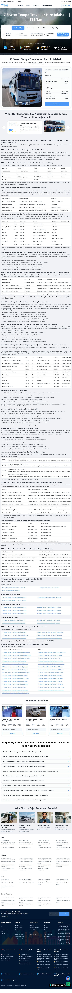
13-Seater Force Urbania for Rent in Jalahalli (48, 620)
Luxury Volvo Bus (33, 934)
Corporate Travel (18, 925)
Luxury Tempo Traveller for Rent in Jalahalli (13, 588)
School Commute (19, 932)
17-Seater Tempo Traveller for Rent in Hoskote (50, 661)
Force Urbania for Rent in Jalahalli (11, 590)
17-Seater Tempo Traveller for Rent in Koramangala (16, 672)
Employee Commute (19, 929)
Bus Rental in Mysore (5, 960)
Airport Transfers (18, 927)
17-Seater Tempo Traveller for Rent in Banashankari (16, 652)
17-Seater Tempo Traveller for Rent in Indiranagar (51, 664)
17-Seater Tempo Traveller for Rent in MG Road (50, 678)
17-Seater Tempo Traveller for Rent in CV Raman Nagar (16, 655)
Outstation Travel (19, 934)
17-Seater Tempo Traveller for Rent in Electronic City (16, 658)
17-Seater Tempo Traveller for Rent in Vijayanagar (51, 687)
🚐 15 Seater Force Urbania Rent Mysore (61, 965)
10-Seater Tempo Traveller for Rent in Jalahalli (14, 597)
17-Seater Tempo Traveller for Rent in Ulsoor (14, 687)
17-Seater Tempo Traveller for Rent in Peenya (14, 632)
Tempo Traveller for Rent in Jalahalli (49, 588)
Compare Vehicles (47, 5)
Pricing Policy (46, 938)
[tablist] (36, 28)
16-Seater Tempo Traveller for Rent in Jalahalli (14, 613)
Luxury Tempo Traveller (34, 927)
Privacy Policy (47, 936)
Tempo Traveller (11, 54)
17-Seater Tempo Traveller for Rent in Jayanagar (15, 667)
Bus (2, 931)
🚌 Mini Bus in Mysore (5, 958)
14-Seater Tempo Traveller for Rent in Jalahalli (14, 610)
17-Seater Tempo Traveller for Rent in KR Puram (50, 672)
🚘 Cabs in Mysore (5, 954)
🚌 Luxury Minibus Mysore (24, 958)
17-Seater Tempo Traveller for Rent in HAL (49, 658)
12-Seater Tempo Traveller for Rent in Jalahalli (14, 607)
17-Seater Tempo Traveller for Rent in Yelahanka (49, 635)
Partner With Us (47, 941)
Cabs (2, 926)
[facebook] (64, 943)
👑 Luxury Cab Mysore (23, 954)
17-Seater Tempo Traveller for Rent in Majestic (50, 675)
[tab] (18, 28)
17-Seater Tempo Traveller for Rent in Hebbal (14, 638)
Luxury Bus (32, 932)
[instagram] (69, 943)
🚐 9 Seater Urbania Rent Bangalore (44, 956)
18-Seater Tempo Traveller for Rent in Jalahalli (49, 613)
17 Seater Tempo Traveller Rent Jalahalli (27, 54)
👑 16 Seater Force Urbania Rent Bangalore (43, 968)
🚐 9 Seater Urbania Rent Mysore (61, 956)
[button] (8, 34)
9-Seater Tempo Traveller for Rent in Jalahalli (14, 600)
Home (2, 54)
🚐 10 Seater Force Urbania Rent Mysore (61, 959)
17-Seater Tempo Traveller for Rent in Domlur (50, 655)
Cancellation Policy (48, 932)
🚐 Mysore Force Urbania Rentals (61, 954)
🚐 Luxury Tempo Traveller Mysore (26, 956)
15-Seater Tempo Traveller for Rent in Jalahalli (49, 610)
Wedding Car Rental (19, 936)
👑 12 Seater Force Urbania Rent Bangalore (43, 962)
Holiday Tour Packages (20, 938)
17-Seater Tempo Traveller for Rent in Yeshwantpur (50, 632)
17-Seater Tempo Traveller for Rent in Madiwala (14, 675)
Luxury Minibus (33, 929)
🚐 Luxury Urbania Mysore (24, 962)
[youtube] (58, 943)
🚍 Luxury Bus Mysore (23, 960)
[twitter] (61, 943)
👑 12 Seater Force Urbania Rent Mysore (61, 962)
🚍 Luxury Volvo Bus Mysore (25, 964)
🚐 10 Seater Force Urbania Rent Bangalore (43, 959)
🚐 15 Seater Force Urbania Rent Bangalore (43, 965)
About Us (46, 925)
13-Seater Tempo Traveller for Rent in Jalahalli (49, 607)
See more (22, 132)
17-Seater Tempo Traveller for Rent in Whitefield (15, 690)
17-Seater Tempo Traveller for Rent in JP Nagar (50, 667)
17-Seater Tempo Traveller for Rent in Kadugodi (14, 670)
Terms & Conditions (48, 934)
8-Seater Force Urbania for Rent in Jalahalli (48, 623)
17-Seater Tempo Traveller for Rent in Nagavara (49, 638)
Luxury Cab (32, 925)
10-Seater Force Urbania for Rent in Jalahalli (13, 620)
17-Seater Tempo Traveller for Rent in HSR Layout (15, 664)
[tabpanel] (36, 34)
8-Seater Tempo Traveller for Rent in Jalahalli (49, 597)
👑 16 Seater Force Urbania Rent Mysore (61, 968)
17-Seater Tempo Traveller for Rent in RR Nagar (50, 684)
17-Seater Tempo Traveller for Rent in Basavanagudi (52, 652)
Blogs (28, 5)
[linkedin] (66, 943)
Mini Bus (3, 933)
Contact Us (46, 927)
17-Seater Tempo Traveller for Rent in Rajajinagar (15, 635)
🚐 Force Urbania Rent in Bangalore (44, 954)
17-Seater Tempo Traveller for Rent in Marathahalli (15, 678)
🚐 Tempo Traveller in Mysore (7, 956)
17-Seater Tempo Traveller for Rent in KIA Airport (51, 670)
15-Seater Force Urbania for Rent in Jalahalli (13, 623)
